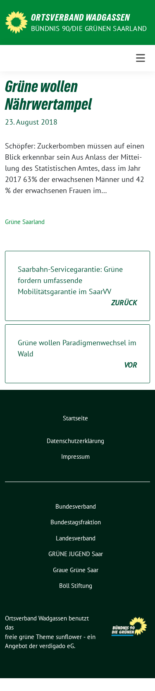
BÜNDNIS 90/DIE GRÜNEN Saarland (89, 28)
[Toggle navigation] (140, 58)
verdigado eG (56, 646)
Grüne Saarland (25, 222)
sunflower (69, 637)
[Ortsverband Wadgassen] (16, 21)
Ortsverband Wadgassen (80, 17)
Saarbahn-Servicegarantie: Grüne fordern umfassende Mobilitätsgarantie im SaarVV (77, 285)
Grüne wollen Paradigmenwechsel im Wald (77, 354)
